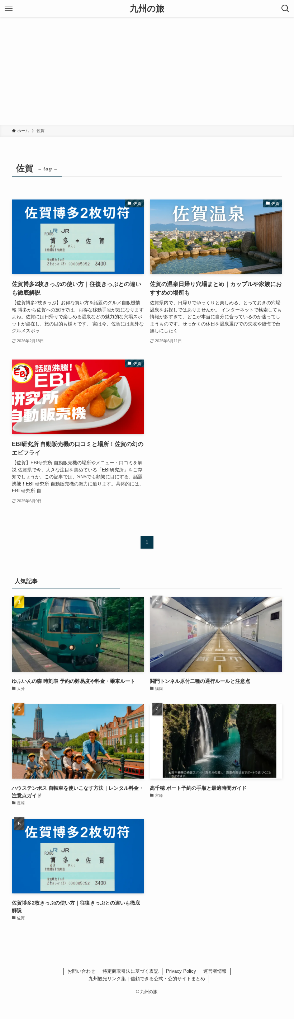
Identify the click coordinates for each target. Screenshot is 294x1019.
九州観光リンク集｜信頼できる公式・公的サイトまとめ (147, 978)
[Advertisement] (147, 71)
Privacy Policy (181, 971)
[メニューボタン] (8, 8)
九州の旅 (147, 8)
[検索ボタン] (285, 8)
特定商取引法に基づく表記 (130, 971)
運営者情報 (215, 971)
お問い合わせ (81, 971)
